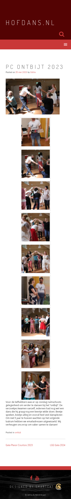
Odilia (33, 72)
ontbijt (18, 432)
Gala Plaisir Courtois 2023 (19, 445)
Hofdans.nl (31, 22)
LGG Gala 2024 (57, 445)
